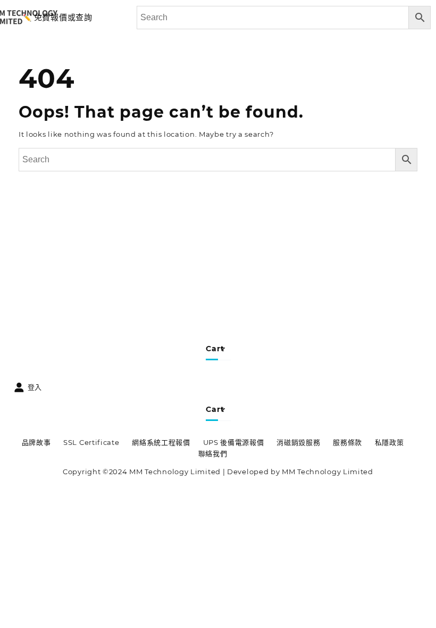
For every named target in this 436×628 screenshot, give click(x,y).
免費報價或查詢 (63, 17)
